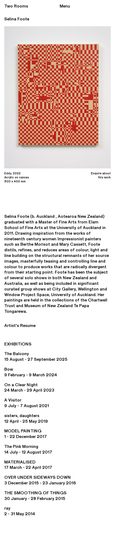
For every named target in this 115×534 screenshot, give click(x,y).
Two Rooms (16, 6)
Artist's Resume (20, 325)
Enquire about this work (101, 175)
